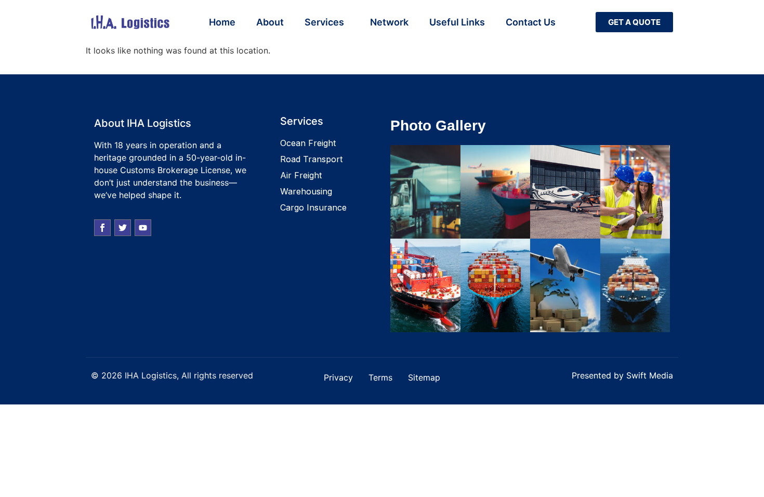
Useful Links (457, 22)
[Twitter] (122, 227)
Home (222, 22)
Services (324, 22)
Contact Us (531, 22)
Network (389, 22)
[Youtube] (143, 227)
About (270, 22)
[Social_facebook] (102, 227)
